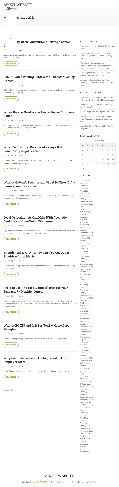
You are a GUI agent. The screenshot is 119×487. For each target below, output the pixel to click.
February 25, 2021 (10, 85)
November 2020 (86, 360)
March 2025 (84, 225)
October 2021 (85, 332)
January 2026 (85, 199)
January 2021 (85, 355)
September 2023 (86, 272)
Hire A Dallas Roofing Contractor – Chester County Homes (39, 79)
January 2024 (85, 261)
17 (92, 159)
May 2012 (84, 447)
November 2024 (86, 235)
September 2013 (86, 405)
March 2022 (84, 319)
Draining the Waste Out (105, 112)
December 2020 (86, 358)
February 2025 (85, 227)
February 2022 (85, 321)
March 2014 (84, 389)
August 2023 (85, 274)
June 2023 (84, 280)
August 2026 (85, 180)
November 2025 (86, 204)
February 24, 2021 (10, 155)
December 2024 (86, 233)
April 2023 (84, 285)
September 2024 (87, 240)
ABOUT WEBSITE (18, 4)
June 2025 (84, 217)
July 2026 (84, 183)
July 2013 (83, 410)
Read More (11, 63)
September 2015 (86, 387)
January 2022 (85, 324)
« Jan (82, 168)
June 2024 (84, 248)
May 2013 (84, 415)
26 (103, 164)
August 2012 (85, 439)
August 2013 (85, 407)
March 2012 (84, 452)
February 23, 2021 (10, 226)
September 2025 (86, 209)
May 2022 (84, 313)
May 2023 (84, 282)
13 (108, 154)
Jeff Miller (84, 104)
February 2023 (85, 290)
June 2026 (84, 186)
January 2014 (85, 394)
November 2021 (86, 329)
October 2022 (85, 300)
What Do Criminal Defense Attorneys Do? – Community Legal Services (34, 149)
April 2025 (84, 222)
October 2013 (85, 402)
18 (98, 159)
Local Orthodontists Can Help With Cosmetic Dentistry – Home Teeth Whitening (35, 219)
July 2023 (84, 277)
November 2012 (86, 431)
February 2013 (85, 423)
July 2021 (83, 340)
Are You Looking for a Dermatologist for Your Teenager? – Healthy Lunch (35, 289)
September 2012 (86, 436)
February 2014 (85, 392)
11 (97, 154)
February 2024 (85, 259)
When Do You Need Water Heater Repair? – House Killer (38, 114)
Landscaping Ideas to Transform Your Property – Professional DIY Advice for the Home (96, 82)
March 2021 (84, 350)
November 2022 (86, 298)
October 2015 (85, 384)
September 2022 (86, 303)
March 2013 (84, 420)
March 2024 (84, 256)
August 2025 (85, 212)
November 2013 (86, 400)
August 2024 (85, 243)
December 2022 (86, 295)
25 (98, 164)
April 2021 (84, 347)
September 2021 (86, 334)
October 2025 (85, 206)
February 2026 (85, 196)
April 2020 (84, 379)
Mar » (113, 168)
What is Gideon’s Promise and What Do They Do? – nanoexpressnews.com (39, 184)
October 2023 (85, 269)
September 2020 (87, 366)
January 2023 (85, 293)
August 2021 (85, 337)
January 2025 (85, 230)
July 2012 (83, 441)
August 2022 (85, 306)
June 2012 (84, 444)
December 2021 (86, 327)
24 (93, 164)
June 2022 (84, 311)
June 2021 (84, 342)
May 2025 (84, 220)
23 (88, 164)
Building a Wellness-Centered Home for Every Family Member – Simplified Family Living (96, 55)
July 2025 (84, 214)
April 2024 (84, 253)
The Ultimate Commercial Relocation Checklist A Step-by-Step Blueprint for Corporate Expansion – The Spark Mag (95, 65)
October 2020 (85, 363)
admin (21, 50)
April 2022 (84, 316)
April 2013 (84, 418)
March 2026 (84, 193)
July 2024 (84, 246)
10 (93, 154)
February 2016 (85, 381)
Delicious (11, 38)
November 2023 (86, 267)
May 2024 (84, 251)
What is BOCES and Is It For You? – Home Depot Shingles (37, 327)
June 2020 (84, 373)
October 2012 (85, 433)
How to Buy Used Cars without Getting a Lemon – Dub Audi (38, 44)
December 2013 (86, 397)
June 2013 (84, 413)
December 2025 (86, 201)
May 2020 (84, 376)
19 (103, 159)
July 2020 (84, 371)
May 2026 (84, 188)
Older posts (8, 390)
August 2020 (85, 368)
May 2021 (84, 345)
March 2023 (84, 287)
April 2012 (84, 449)
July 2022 (84, 308)
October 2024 (85, 238)
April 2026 (84, 191)
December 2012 (86, 428)
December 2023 (86, 264)
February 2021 (85, 353)
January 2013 (85, 426)
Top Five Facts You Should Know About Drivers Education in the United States (97, 118)
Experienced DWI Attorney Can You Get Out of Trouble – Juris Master (36, 254)
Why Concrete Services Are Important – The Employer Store (34, 360)
